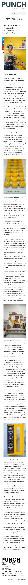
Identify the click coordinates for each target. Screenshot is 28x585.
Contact (19, 571)
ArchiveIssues (14, 19)
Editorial (6, 569)
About (4, 564)
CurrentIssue (8, 19)
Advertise (6, 571)
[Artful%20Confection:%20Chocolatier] (4, 52)
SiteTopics (20, 19)
